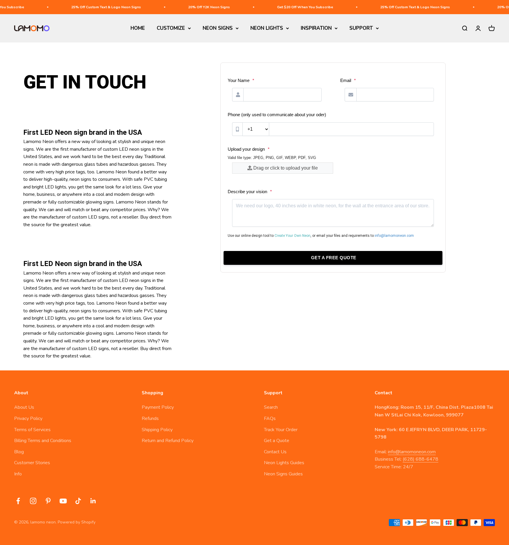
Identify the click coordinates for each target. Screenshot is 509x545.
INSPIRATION (316, 28)
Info (18, 474)
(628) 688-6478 (420, 459)
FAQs (270, 418)
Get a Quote (276, 440)
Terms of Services (32, 429)
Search (271, 407)
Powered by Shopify (76, 522)
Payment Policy (158, 407)
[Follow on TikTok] (78, 501)
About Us (24, 407)
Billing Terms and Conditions (42, 440)
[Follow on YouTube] (63, 501)
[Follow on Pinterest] (48, 501)
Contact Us (275, 452)
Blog (19, 452)
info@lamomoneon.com (412, 452)
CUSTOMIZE (171, 28)
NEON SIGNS (218, 28)
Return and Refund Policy (168, 440)
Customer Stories (32, 462)
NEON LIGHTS (266, 28)
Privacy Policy (28, 418)
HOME (137, 28)
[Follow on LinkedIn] (93, 501)
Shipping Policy (157, 429)
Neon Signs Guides (283, 474)
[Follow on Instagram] (33, 501)
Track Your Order (281, 429)
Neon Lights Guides (284, 462)
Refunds (150, 418)
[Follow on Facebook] (18, 501)
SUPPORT (361, 28)
